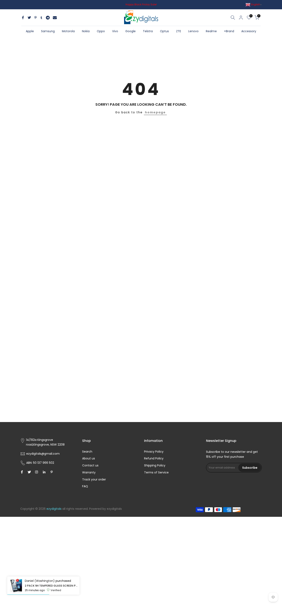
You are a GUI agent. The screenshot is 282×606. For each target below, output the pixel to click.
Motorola (68, 31)
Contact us (90, 465)
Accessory (248, 31)
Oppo (101, 31)
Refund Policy (154, 458)
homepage (155, 112)
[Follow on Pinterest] (51, 472)
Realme (211, 31)
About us (88, 458)
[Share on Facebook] (23, 17)
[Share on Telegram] (48, 17)
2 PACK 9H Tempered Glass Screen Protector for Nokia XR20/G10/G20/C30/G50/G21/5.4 (51, 586)
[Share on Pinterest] (35, 17)
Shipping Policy (154, 465)
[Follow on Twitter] (29, 472)
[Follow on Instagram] (36, 472)
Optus (164, 31)
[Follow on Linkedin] (44, 472)
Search (87, 451)
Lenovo (193, 31)
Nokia (86, 31)
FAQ (85, 486)
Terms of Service (156, 472)
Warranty (89, 472)
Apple (30, 31)
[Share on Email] (55, 17)
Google (130, 31)
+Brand (229, 31)
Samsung (48, 31)
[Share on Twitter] (29, 17)
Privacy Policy (154, 451)
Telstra (148, 31)
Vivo (115, 31)
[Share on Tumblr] (41, 17)
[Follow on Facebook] (22, 472)
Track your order (94, 479)
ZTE (178, 31)
